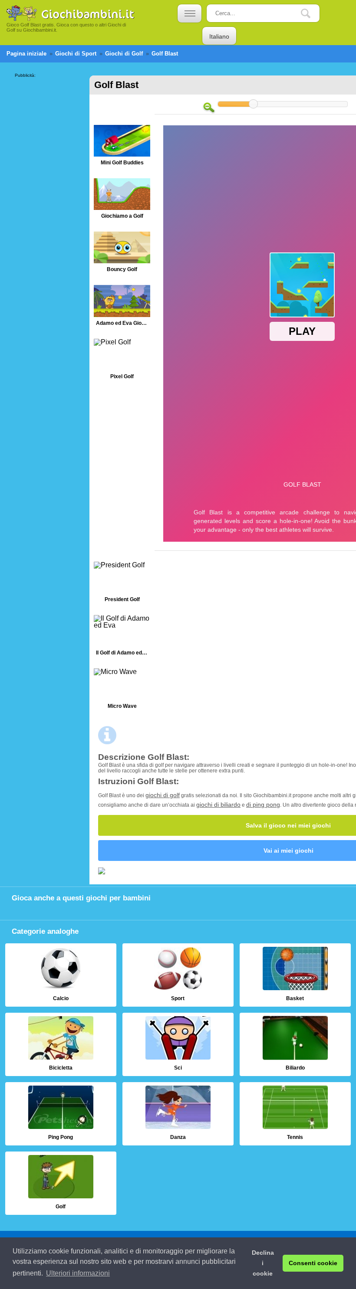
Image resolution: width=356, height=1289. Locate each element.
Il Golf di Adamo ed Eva (122, 637)
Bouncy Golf (122, 254)
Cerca (311, 13)
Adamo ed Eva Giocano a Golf (122, 307)
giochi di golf (162, 795)
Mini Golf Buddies (122, 147)
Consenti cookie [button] (313, 1263)
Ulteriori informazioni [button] (78, 1273)
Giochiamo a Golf (122, 200)
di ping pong (263, 804)
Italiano (219, 36)
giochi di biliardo (218, 804)
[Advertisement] (49, 208)
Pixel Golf (122, 361)
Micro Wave (122, 690)
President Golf (122, 584)
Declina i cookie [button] (263, 1263)
